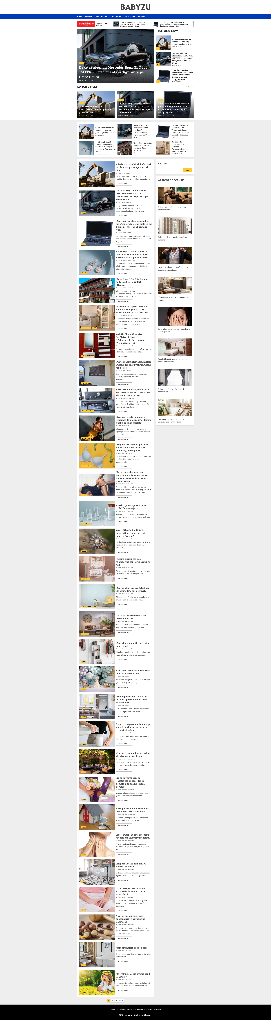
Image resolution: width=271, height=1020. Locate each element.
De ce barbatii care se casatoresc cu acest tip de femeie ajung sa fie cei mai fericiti (130, 782)
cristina (82, 80)
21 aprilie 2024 (128, 840)
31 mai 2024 (128, 398)
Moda (89, 466)
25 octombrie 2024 (179, 65)
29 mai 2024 (127, 426)
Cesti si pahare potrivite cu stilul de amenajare (131, 507)
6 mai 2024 (126, 676)
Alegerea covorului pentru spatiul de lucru (131, 865)
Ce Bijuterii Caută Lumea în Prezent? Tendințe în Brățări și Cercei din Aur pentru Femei (182, 58)
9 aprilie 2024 (127, 951)
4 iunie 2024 (128, 371)
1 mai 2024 (126, 733)
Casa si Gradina (101, 16)
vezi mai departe (124, 184)
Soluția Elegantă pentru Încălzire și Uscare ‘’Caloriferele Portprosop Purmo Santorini (130, 338)
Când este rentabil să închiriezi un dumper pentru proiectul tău (104, 130)
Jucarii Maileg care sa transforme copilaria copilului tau (133, 561)
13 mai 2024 (127, 621)
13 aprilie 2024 (128, 925)
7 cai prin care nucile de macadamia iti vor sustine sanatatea (130, 918)
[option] (115, 56)
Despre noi (114, 1009)
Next (121, 1001)
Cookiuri (149, 1009)
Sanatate (84, 495)
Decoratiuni (117, 16)
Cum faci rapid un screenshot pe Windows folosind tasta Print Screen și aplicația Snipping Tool (114, 72)
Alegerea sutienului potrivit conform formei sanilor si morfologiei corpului (132, 447)
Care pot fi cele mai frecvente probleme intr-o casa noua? (132, 810)
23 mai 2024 (127, 511)
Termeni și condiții (125, 1009)
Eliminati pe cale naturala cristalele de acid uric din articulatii (130, 891)
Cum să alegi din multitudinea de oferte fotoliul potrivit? (132, 589)
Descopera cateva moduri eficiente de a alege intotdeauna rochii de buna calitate (133, 420)
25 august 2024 (178, 79)
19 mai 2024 (127, 568)
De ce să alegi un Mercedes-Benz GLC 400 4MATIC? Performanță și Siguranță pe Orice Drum (94, 108)
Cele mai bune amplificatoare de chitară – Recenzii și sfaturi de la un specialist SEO (133, 392)
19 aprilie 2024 (128, 869)
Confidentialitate (139, 1009)
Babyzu (135, 7)
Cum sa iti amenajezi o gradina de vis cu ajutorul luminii (133, 755)
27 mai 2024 (127, 453)
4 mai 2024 (126, 705)
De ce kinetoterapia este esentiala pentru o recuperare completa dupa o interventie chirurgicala (133, 476)
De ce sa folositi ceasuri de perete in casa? (131, 617)
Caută (162, 163)
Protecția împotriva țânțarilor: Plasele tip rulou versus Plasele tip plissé (133, 364)
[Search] (192, 17)
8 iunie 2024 (128, 346)
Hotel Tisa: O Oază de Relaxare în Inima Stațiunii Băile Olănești (182, 74)
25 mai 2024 (127, 484)
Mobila (94, 328)
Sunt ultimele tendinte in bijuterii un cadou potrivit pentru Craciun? (131, 533)
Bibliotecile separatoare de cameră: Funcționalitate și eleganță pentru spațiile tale (179, 148)
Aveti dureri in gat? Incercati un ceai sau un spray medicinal (133, 836)
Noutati (81, 63)
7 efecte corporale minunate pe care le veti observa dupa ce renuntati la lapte (133, 727)
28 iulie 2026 (89, 115)
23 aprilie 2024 (128, 814)
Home (79, 16)
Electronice (85, 411)
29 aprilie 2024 (128, 759)
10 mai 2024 (127, 649)
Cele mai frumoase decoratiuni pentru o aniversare (133, 672)
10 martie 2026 (91, 80)
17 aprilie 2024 (128, 897)
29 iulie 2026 (100, 135)
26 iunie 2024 (128, 315)
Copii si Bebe (130, 16)
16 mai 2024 (127, 594)
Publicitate (157, 1009)
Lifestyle (90, 438)
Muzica (92, 411)
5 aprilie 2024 (127, 980)
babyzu (82, 115)
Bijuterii (141, 16)
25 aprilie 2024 (128, 790)
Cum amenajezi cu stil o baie (131, 947)
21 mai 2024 (127, 539)
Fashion (88, 16)
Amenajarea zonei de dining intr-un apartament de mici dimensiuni (131, 699)
